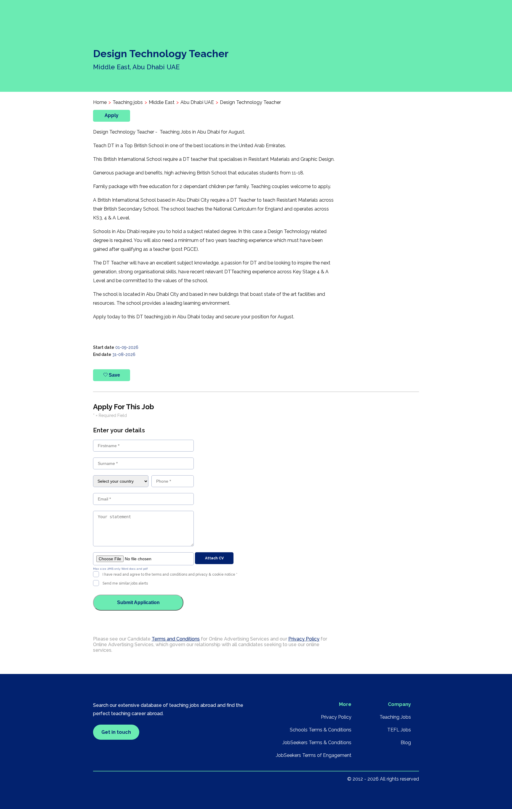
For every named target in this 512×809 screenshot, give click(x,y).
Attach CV (214, 558)
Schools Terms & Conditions (320, 730)
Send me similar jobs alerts (125, 583)
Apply (112, 115)
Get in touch (116, 732)
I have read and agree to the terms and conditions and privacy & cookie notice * (170, 574)
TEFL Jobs (399, 730)
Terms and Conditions (176, 639)
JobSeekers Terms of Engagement (313, 755)
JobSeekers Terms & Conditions (316, 742)
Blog (406, 742)
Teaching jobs (128, 102)
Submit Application (138, 602)
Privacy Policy (303, 639)
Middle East (162, 102)
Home (100, 102)
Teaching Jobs (395, 717)
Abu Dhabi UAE (197, 102)
